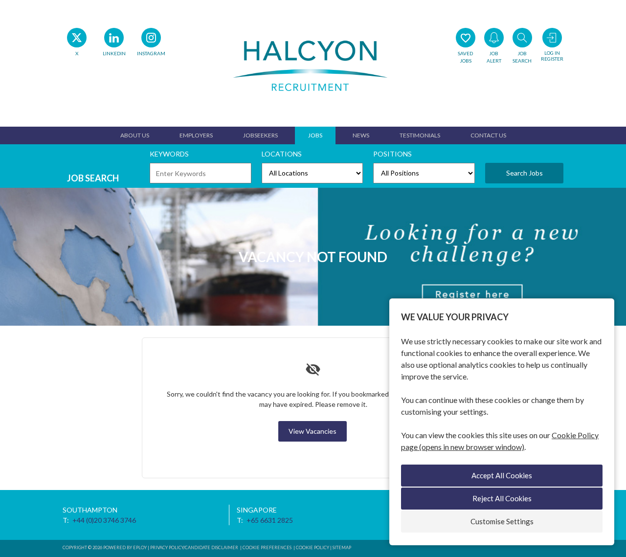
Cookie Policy (312, 547)
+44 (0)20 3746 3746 (104, 520)
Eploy (140, 547)
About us (134, 135)
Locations (282, 154)
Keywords (169, 154)
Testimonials (420, 135)
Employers (196, 135)
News (361, 135)
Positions (392, 154)
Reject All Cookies (502, 498)
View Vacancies (312, 431)
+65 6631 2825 (269, 520)
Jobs (315, 135)
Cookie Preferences (267, 547)
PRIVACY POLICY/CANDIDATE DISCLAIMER (194, 547)
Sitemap (342, 547)
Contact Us (488, 135)
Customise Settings (502, 521)
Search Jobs (524, 173)
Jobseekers (260, 135)
